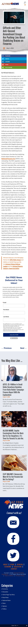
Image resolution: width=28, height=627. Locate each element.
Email (4, 302)
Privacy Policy (20, 575)
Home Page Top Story (8, 594)
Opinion (4, 606)
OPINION (20, 565)
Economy (5, 589)
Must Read (5, 597)
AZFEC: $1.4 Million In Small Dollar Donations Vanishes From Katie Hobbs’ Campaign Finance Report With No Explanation (13, 389)
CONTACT (14, 569)
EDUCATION (18, 567)
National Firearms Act (8, 158)
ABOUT (5, 565)
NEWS (12, 565)
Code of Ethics (9, 575)
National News (6, 600)
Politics (4, 609)
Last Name (6, 316)
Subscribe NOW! (14, 335)
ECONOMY (7, 567)
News (4, 603)
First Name (6, 309)
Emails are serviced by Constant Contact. (10, 330)
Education (5, 592)
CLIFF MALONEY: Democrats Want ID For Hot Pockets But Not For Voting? (13, 477)
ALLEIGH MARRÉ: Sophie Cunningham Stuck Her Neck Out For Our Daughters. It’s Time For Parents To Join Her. (13, 434)
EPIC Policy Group (15, 260)
